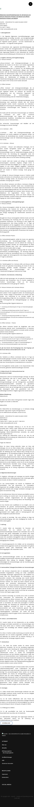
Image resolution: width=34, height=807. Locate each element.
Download (6, 723)
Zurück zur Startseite (7, 763)
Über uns (4, 745)
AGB (3, 760)
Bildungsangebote (7, 751)
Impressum (5, 774)
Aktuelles (4, 748)
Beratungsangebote (8, 753)
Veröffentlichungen (7, 757)
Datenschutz (5, 777)
